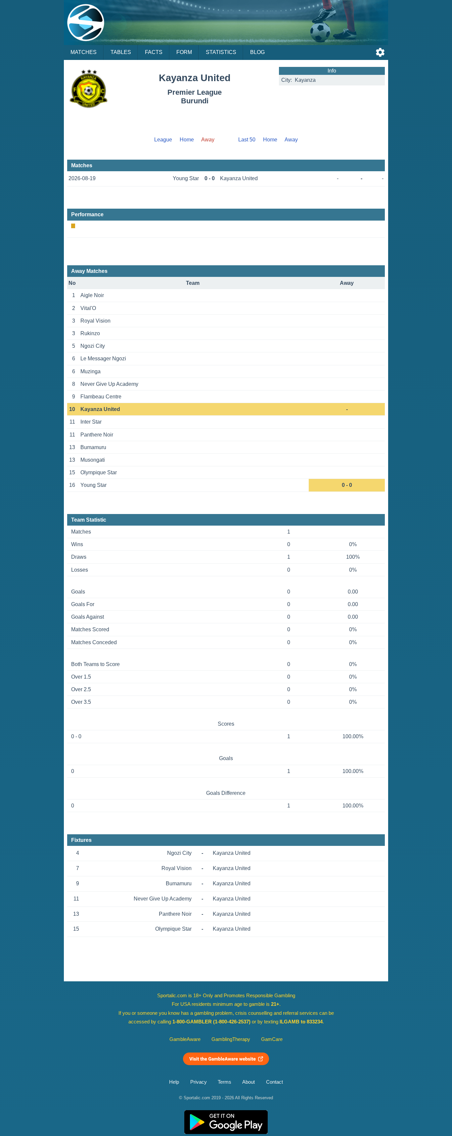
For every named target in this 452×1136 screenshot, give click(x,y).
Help (174, 1082)
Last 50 (246, 139)
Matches (83, 52)
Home (187, 139)
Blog (257, 52)
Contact (274, 1082)
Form (184, 52)
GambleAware (185, 1039)
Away (291, 139)
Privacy (198, 1082)
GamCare (272, 1039)
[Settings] (380, 52)
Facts (153, 52)
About (248, 1082)
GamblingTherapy (230, 1039)
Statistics (221, 52)
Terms (224, 1082)
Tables (121, 52)
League (163, 139)
